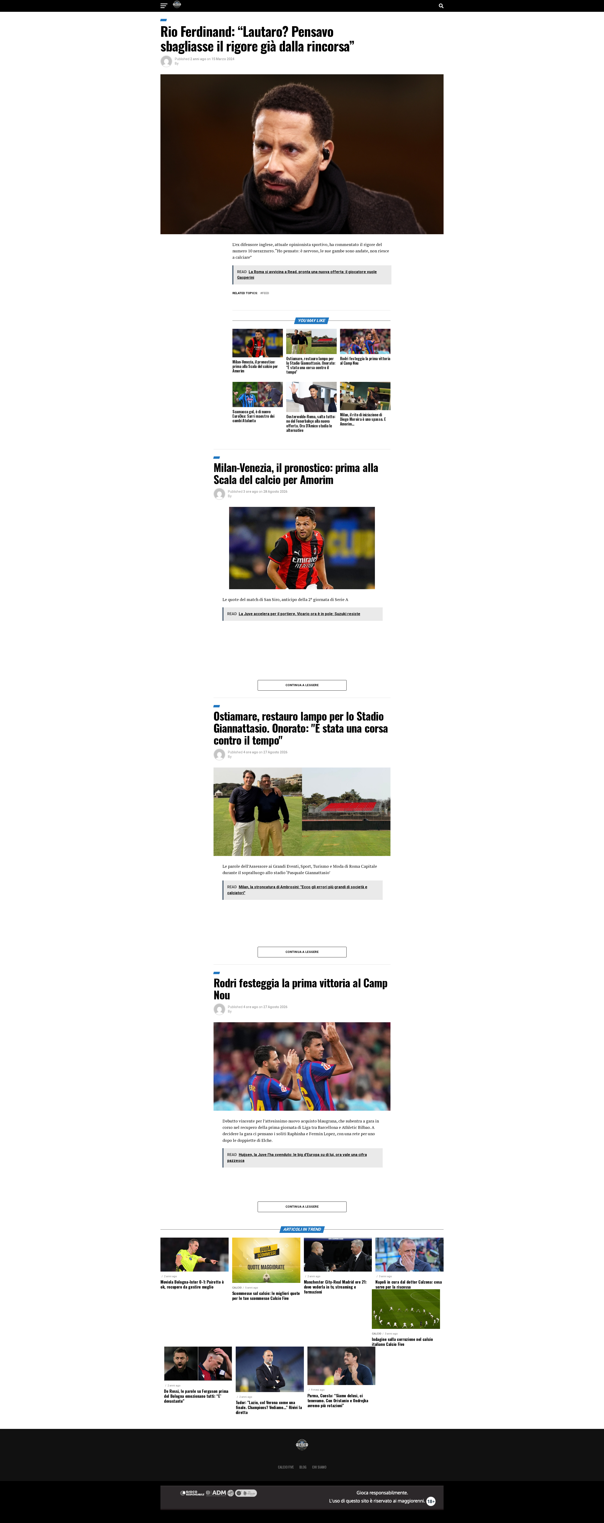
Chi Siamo (319, 1467)
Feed (265, 293)
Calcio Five (286, 1467)
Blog (302, 1467)
